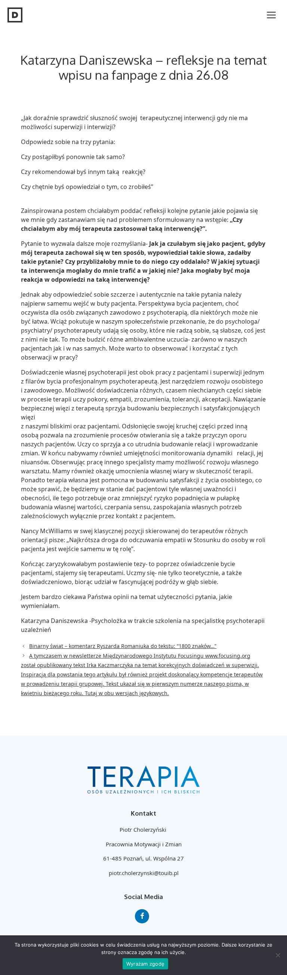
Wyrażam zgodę (145, 964)
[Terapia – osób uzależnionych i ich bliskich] (14, 15)
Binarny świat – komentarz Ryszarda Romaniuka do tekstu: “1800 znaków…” (122, 646)
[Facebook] (142, 916)
